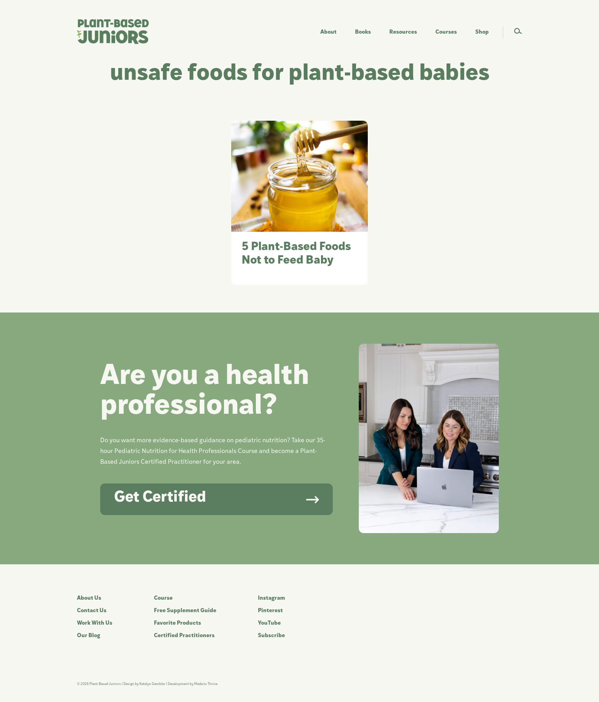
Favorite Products (177, 623)
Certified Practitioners (184, 636)
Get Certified (160, 497)
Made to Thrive (205, 684)
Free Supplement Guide (185, 611)
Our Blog (88, 636)
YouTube (269, 623)
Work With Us (94, 623)
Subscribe (271, 636)
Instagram (271, 598)
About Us (89, 598)
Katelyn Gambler (152, 684)
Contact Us (91, 611)
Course (163, 598)
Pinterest (270, 611)
